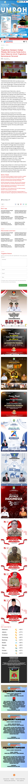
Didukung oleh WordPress (9, 780)
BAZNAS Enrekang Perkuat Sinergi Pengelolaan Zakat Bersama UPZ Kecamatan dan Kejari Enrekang (12, 180)
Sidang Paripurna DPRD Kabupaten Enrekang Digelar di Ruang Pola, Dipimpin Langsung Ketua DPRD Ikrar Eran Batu (14, 192)
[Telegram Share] (23, 204)
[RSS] (14, 775)
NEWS (2, 48)
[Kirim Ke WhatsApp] (26, 204)
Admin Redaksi (6, 58)
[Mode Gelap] (24, 42)
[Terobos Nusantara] (8, 41)
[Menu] (2, 41)
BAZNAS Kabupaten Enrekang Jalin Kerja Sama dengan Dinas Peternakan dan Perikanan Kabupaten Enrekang (13, 183)
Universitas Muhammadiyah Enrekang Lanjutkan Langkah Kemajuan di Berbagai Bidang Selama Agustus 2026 (13, 177)
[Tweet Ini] (18, 204)
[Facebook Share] (16, 204)
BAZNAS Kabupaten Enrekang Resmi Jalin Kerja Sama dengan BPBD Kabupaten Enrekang (13, 186)
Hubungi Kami (6, 778)
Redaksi (12, 778)
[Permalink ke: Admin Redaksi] (2, 58)
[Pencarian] (26, 42)
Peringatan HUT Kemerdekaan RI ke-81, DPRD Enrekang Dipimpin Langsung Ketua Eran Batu (13, 189)
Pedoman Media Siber (20, 778)
